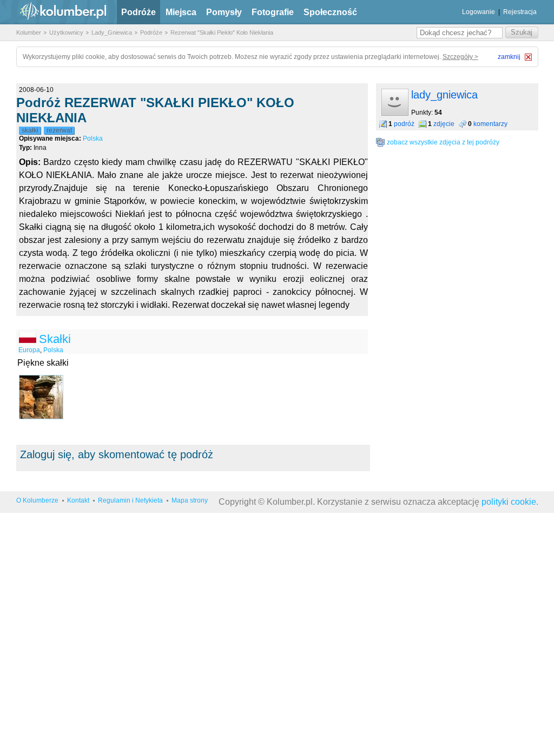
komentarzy (490, 124)
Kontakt (78, 500)
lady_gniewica (444, 95)
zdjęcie (443, 124)
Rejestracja (520, 12)
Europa (29, 350)
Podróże (138, 12)
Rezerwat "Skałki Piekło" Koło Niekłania (221, 32)
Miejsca (181, 12)
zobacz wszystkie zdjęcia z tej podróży (443, 142)
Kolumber (28, 32)
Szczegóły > (460, 57)
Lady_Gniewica (111, 32)
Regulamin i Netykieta (130, 500)
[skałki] (41, 397)
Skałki (55, 339)
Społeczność (330, 12)
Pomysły (224, 12)
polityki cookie (509, 501)
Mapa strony (190, 500)
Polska (93, 138)
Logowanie (478, 12)
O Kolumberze (37, 500)
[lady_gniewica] (394, 113)
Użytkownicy (66, 32)
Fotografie (273, 12)
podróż (404, 124)
